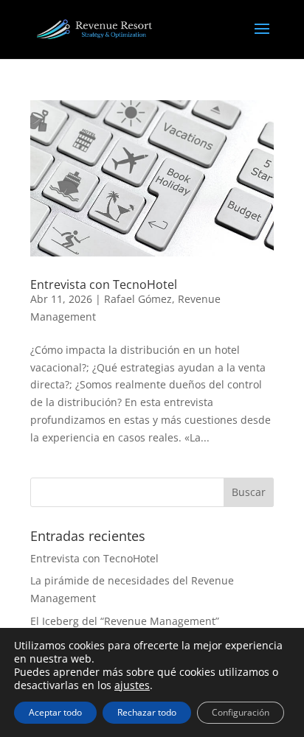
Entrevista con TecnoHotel (103, 284)
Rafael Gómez (138, 299)
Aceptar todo (55, 712)
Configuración (240, 712)
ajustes (132, 685)
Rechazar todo (146, 712)
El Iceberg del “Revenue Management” (124, 621)
